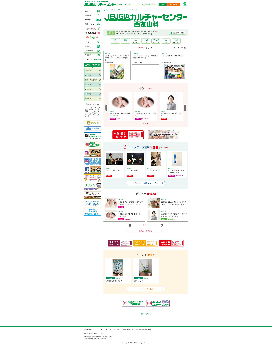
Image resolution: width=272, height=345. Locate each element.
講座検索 (135, 42)
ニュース (125, 42)
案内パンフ (176, 42)
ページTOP (146, 314)
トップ (106, 10)
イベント (166, 42)
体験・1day (156, 42)
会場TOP (115, 42)
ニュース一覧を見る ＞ (181, 48)
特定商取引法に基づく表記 (144, 329)
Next (185, 108)
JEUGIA (108, 329)
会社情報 (116, 329)
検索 (163, 4)
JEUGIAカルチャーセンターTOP (93, 329)
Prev (106, 108)
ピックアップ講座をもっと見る (146, 183)
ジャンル (145, 42)
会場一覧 (112, 10)
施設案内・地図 (178, 33)
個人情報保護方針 (128, 329)
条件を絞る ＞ (174, 4)
